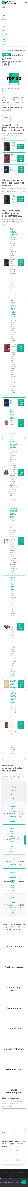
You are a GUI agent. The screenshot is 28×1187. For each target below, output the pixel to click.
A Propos (16, 1175)
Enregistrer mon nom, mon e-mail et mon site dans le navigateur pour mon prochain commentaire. (13, 1143)
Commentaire (6, 1107)
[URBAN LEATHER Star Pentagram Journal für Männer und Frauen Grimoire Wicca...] (7, 158)
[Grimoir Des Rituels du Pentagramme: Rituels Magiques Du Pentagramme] (6, 684)
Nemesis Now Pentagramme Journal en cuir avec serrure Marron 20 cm (13, 415)
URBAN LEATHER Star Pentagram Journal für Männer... (13, 158)
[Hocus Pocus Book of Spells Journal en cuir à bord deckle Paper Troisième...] (7, 725)
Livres (3, 15)
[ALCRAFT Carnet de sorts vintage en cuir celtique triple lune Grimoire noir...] (7, 627)
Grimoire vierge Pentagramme (13, 169)
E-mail (16, 1132)
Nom (4, 1132)
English (4, 36)
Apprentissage (5, 7)
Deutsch (5, 44)
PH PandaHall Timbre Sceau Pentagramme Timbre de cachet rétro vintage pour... (13, 513)
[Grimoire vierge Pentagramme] (6, 169)
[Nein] (1, 1186)
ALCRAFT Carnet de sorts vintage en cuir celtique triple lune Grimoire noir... (13, 584)
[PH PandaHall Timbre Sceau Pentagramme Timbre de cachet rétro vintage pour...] (6, 541)
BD (2, 11)
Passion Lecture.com (8, 1172)
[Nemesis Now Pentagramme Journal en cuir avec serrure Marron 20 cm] (6, 423)
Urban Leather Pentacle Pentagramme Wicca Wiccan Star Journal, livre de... (13, 444)
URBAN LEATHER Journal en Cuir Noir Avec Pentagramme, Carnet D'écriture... (13, 232)
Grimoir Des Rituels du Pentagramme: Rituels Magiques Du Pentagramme (13, 683)
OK (24, 1182)
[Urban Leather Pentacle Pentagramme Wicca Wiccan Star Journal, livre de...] (6, 472)
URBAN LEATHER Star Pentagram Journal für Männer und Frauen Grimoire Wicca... (13, 307)
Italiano (4, 42)
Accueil (5, 50)
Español (5, 39)
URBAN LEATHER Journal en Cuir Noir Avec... (14, 146)
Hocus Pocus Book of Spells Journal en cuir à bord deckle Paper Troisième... (13, 697)
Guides (3, 27)
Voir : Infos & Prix (20, 146)
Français (4, 31)
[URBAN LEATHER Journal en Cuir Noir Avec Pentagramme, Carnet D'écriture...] (7, 146)
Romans (4, 19)
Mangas (4, 23)
